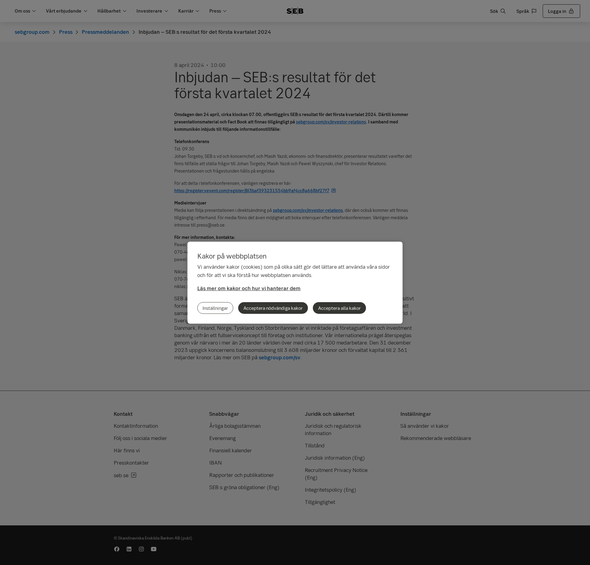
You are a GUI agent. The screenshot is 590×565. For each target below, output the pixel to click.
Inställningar (215, 308)
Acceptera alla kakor (339, 308)
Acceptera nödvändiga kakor (273, 308)
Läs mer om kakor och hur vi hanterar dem (249, 288)
